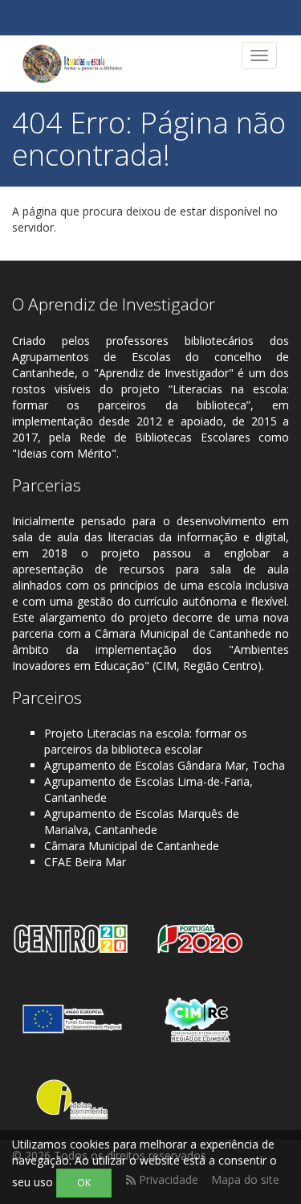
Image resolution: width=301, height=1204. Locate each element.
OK (84, 1183)
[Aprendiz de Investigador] (72, 63)
